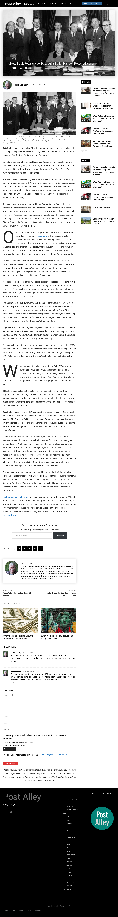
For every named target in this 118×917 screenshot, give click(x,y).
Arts (83, 223)
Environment (85, 93)
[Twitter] (11, 812)
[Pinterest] (29, 548)
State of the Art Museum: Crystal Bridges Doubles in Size (104, 221)
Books (83, 108)
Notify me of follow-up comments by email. (19, 743)
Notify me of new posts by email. (16, 745)
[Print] (40, 548)
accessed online (10, 515)
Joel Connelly (21, 84)
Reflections (85, 133)
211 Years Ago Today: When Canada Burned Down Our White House (103, 143)
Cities (83, 120)
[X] (24, 548)
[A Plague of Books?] (86, 209)
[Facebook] (19, 548)
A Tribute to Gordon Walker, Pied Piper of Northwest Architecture (103, 105)
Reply (12, 664)
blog (83, 146)
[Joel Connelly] (7, 85)
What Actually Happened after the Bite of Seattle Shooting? (103, 118)
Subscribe (60, 535)
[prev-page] (82, 151)
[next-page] (86, 151)
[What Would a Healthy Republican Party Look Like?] (58, 620)
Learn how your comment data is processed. (54, 754)
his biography (41, 236)
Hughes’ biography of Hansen (16, 497)
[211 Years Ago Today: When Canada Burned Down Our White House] (86, 143)
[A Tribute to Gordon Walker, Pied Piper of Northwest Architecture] (86, 105)
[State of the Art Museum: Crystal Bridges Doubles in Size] (86, 220)
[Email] (35, 548)
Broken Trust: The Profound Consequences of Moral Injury (104, 131)
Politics (10, 58)
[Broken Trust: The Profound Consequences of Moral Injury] (86, 130)
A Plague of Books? (101, 207)
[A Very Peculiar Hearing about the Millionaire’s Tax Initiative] (20, 620)
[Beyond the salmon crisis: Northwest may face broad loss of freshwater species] (86, 90)
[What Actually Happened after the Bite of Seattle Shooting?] (86, 118)
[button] (107, 3)
